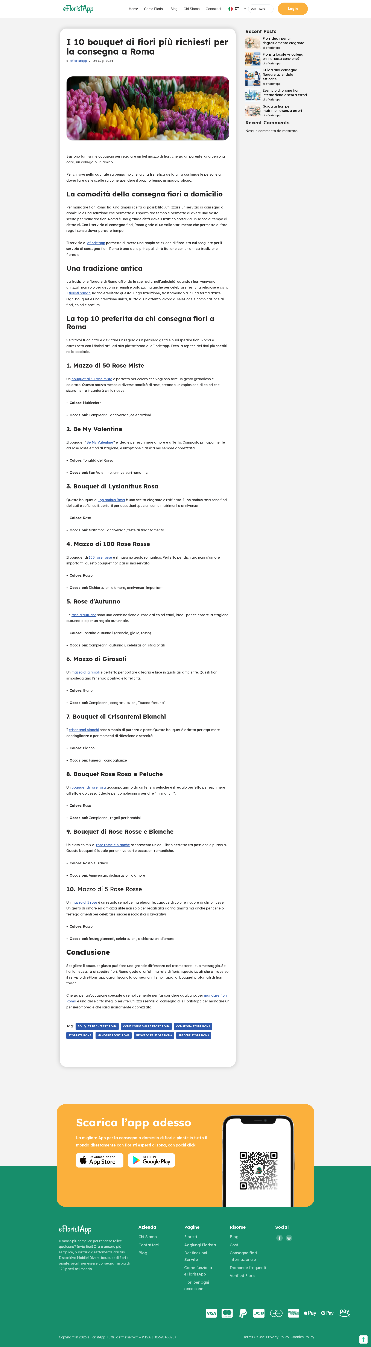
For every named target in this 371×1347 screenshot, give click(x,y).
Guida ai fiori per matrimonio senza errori (282, 108)
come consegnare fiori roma (146, 1026)
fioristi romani (80, 293)
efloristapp (78, 61)
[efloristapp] (78, 9)
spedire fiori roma (193, 1035)
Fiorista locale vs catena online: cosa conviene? (283, 56)
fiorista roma (79, 1035)
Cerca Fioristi (154, 9)
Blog (174, 9)
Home (133, 9)
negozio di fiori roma (154, 1035)
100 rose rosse (100, 557)
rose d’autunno (83, 615)
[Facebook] (279, 1238)
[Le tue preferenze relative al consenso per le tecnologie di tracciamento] (363, 1339)
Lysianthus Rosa (111, 500)
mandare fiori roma (113, 1035)
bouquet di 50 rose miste (91, 379)
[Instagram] (289, 1238)
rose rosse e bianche (113, 845)
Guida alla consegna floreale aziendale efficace (280, 74)
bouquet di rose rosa (88, 787)
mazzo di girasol (85, 672)
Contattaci (213, 9)
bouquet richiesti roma (97, 1026)
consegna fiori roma (193, 1026)
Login (293, 8)
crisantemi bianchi (84, 730)
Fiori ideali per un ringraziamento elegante (283, 40)
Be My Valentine (99, 442)
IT (237, 8)
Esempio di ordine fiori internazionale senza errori (285, 92)
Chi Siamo (192, 9)
